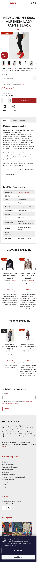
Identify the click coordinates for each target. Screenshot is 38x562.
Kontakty (5, 462)
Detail (9, 289)
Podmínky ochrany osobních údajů (13, 477)
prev (2, 269)
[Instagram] (9, 508)
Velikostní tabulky (8, 480)
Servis (4, 485)
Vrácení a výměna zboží (10, 467)
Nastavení (18, 551)
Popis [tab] (5, 121)
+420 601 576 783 (8, 504)
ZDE (16, 174)
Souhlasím (18, 557)
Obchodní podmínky (8, 474)
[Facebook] (4, 508)
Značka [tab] (19, 121)
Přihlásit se (7, 409)
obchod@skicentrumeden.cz (11, 502)
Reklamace (5, 472)
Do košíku (26, 100)
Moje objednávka (7, 469)
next (35, 269)
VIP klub (4, 487)
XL (10, 284)
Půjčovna (5, 482)
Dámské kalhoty (23, 192)
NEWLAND (19, 29)
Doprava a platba (7, 464)
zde (14, 545)
